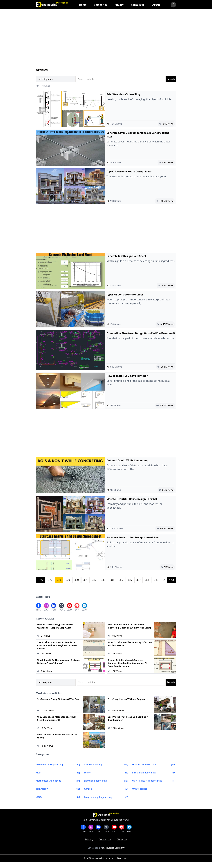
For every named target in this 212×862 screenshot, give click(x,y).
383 (103, 580)
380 (76, 580)
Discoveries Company (113, 847)
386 (130, 580)
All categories (45, 79)
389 (156, 580)
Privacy (89, 839)
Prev (40, 580)
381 (85, 580)
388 (147, 580)
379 (68, 580)
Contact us (105, 839)
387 (138, 580)
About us (122, 839)
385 (121, 580)
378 (59, 580)
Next (171, 580)
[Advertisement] (106, 41)
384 (112, 580)
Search (171, 79)
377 (50, 580)
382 (94, 580)
